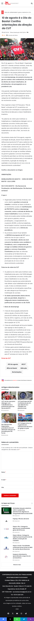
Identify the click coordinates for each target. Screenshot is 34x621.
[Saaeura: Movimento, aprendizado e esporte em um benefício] (6, 557)
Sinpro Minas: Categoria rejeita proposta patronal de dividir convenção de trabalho (22, 537)
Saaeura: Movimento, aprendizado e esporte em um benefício (22, 556)
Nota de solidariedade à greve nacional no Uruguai (19, 12)
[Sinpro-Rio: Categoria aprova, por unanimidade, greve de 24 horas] (6, 529)
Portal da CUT (6, 358)
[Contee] (12, 3)
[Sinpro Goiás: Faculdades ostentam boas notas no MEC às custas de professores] (6, 548)
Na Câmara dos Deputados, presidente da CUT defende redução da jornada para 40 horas (8, 429)
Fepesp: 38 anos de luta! (21, 519)
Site (2, 487)
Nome (3, 472)
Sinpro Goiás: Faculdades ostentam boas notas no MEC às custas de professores (23, 547)
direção (24, 368)
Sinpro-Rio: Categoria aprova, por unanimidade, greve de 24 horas (21, 528)
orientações (17, 372)
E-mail (3, 479)
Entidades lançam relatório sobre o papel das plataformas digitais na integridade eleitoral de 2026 (22, 510)
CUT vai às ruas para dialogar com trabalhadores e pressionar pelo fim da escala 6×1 (8, 405)
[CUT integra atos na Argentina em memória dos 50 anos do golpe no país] (25, 417)
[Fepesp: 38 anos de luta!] (6, 521)
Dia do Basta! (12, 368)
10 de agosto (13, 364)
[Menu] (2, 4)
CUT (24, 364)
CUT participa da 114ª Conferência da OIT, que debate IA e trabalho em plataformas (25, 405)
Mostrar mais (17, 564)
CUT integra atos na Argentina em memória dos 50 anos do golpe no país (25, 425)
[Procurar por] (32, 4)
